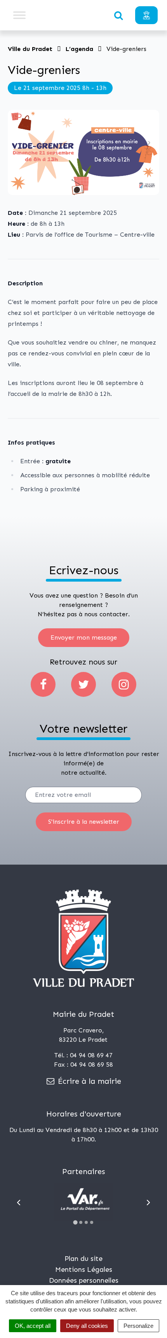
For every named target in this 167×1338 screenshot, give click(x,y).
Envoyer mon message (83, 637)
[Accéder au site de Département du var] (83, 1202)
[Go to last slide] (18, 1202)
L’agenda (79, 49)
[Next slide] (148, 1202)
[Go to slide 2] (80, 1222)
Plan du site (83, 1258)
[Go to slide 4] (91, 1222)
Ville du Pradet (30, 49)
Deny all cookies (87, 1325)
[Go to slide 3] (86, 1222)
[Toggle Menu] (19, 15)
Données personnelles (83, 1280)
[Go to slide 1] (75, 1222)
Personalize (138, 1325)
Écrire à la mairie (88, 1081)
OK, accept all (32, 1325)
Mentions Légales (83, 1269)
